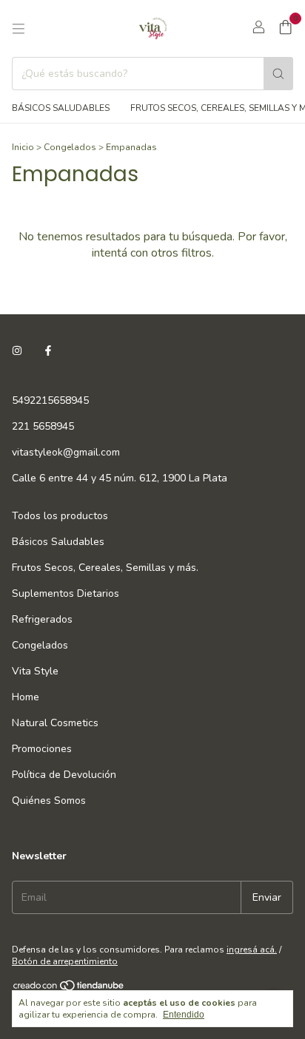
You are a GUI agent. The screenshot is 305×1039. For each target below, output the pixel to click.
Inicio (23, 147)
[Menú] (18, 28)
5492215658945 (50, 400)
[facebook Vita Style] (48, 351)
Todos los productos (60, 516)
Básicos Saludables (61, 108)
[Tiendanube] (69, 989)
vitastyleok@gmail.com (66, 452)
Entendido (183, 1014)
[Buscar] (278, 73)
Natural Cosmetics (55, 723)
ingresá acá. (252, 949)
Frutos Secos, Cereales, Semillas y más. (105, 568)
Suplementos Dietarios (65, 593)
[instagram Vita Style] (17, 351)
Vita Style (35, 671)
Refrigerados (42, 619)
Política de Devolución (64, 775)
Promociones (42, 749)
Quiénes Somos (49, 800)
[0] (285, 28)
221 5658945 (43, 426)
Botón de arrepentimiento (65, 961)
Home (25, 697)
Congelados (70, 147)
